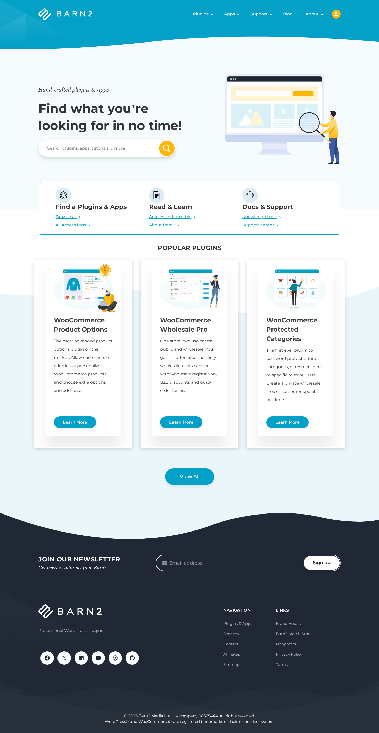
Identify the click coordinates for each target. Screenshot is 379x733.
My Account (336, 14)
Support (259, 14)
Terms (282, 664)
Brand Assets (288, 623)
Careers (230, 644)
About (312, 14)
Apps (229, 14)
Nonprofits (286, 644)
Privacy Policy (289, 654)
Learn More (75, 422)
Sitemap (231, 664)
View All (190, 476)
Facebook (47, 658)
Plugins (201, 14)
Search (167, 148)
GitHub (132, 658)
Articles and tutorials (170, 216)
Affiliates (231, 654)
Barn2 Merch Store (294, 633)
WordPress (115, 658)
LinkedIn (81, 658)
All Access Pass (71, 225)
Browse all (66, 216)
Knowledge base (259, 216)
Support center (258, 225)
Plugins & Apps (237, 623)
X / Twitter (64, 658)
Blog (288, 14)
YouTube (98, 658)
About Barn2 (162, 225)
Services (231, 633)
